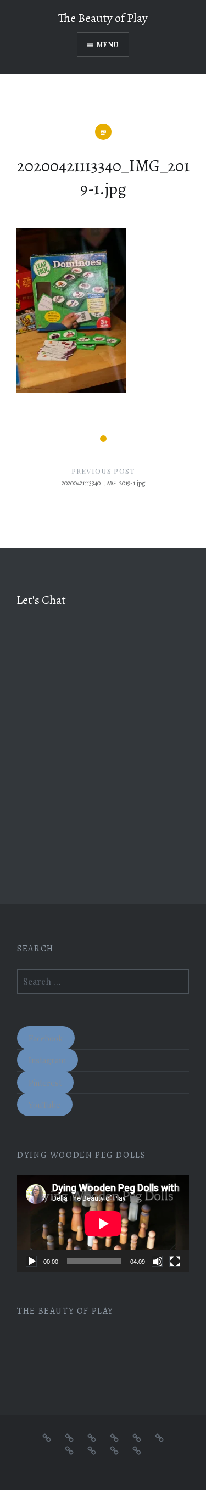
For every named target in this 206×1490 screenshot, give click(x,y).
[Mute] (157, 1261)
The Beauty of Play (103, 18)
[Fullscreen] (174, 1261)
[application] (103, 1223)
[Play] (31, 1261)
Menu (108, 44)
